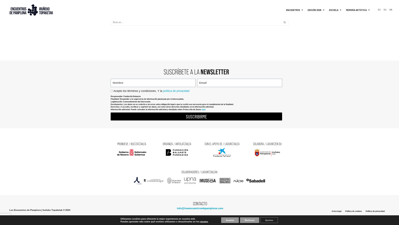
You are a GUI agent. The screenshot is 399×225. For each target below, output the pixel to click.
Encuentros (293, 10)
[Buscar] (284, 22)
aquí (203, 109)
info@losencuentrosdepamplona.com (200, 208)
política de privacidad (176, 90)
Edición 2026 (314, 10)
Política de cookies (353, 211)
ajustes (204, 221)
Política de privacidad (375, 211)
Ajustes (269, 220)
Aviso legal (336, 211)
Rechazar (250, 220)
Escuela (333, 10)
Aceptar (230, 220)
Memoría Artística (356, 10)
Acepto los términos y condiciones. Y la (151, 90)
